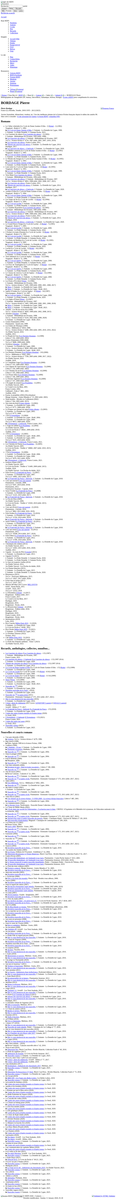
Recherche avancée (8, 13)
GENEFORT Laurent (43, 703)
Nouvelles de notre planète (16, 1027)
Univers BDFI (15, 73)
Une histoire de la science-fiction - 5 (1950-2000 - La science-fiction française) (35, 799)
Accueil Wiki (14, 39)
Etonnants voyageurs (14, 749)
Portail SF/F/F (15, 45)
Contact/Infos (15, 59)
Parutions (13, 23)
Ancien (12, 81)
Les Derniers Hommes (28, 336)
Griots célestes (24, 403)
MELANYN (32, 585)
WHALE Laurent (59, 703)
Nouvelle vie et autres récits (16, 695)
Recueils (13, 31)
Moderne (13, 79)
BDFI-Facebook (16, 75)
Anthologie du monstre (15, 1054)
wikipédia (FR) (54, 116)
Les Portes (11, 852)
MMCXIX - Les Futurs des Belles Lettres (21, 1078)
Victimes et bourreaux (15, 966)
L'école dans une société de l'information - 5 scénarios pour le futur (31, 809)
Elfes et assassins (13, 1005)
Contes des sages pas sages (15, 721)
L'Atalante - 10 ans (14, 747)
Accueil (3, 17)
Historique (13, 67)
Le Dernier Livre (13, 805)
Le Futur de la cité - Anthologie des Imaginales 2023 (26, 1168)
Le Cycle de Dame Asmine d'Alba (19, 130)
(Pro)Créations (12, 895)
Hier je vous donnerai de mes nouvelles (19, 699)
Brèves (12, 49)
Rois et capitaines (13, 925)
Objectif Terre (12, 1159)
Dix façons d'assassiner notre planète (20, 886)
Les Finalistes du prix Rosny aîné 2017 (21, 1033)
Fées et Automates (14, 1021)
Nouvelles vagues (11, 725)
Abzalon (16, 314)
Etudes (12, 43)
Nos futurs (11, 1137)
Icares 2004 (11, 827)
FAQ (12, 47)
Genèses (10, 739)
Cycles (12, 27)
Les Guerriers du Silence (21, 994)
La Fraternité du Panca (23, 472)
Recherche (14, 61)
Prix (11, 29)
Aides (12, 65)
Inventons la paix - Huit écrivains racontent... (23, 767)
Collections (14, 33)
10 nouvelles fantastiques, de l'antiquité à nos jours (25, 858)
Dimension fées (12, 1049)
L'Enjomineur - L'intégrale (16, 424)
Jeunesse (13, 83)
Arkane (19, 593)
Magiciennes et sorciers (15, 956)
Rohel (51, 126)
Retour (4, 95)
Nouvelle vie (11, 686)
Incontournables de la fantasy (18, 978)
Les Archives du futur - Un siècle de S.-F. (22, 901)
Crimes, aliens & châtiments (15, 703)
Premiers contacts (13, 868)
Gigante (28, 552)
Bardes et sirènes (13, 1011)
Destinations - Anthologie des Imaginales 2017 (24, 1066)
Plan (11, 57)
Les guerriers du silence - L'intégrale (20, 149)
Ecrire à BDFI (68, 97)
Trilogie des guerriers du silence (18, 144)
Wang (24, 281)
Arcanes (10, 950)
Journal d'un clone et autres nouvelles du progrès (24, 818)
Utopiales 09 (12, 929)
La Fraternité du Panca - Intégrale (19, 479)
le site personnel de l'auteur (26, 116)
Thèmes (13, 41)
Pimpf (12, 91)
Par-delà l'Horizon (14, 1153)
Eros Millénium (12, 783)
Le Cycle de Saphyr (14, 261)
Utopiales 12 (12, 990)
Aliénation (11, 1178)
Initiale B (58, 95)
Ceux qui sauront (25, 481)
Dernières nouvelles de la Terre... (17, 690)
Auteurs (13, 25)
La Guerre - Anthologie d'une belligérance (22, 972)
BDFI (21, 95)
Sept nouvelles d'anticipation (17, 820)
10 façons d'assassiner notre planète (20, 891)
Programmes (14, 85)
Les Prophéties (27, 383)
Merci (12, 63)
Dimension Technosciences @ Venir (20, 1072)
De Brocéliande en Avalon (16, 907)
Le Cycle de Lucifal (14, 204)
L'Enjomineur (15, 415)
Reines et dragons (13, 984)
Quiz (11, 51)
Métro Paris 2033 (22, 623)
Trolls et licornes (13, 1017)
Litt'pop (13, 89)
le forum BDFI (42, 116)
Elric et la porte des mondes (17, 878)
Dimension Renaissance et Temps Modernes (23, 854)
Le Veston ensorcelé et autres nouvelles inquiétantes (25, 862)
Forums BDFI (15, 77)
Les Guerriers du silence (32, 134)
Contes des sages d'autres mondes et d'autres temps (23, 713)
